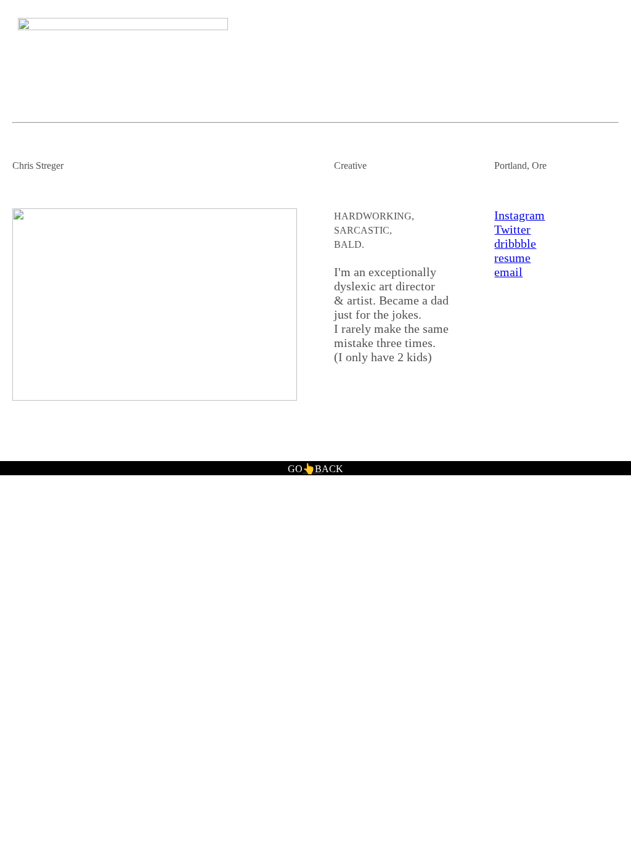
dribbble (515, 243)
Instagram (519, 215)
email (508, 272)
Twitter (512, 229)
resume (512, 257)
